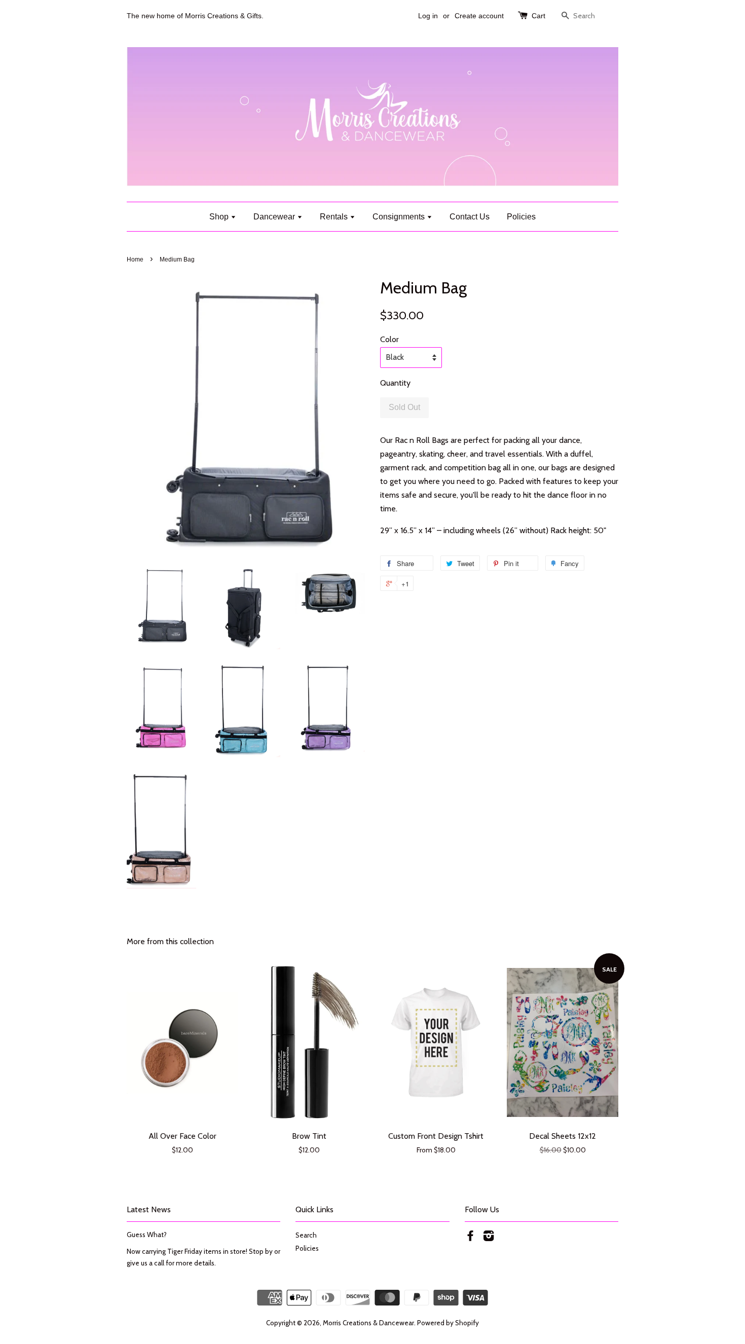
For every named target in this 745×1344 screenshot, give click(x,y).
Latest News (149, 1209)
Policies (521, 216)
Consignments (399, 216)
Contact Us (470, 216)
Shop (220, 216)
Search (306, 1235)
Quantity (395, 383)
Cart (538, 16)
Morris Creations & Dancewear (368, 1323)
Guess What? (147, 1234)
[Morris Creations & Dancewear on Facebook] (470, 1238)
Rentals (335, 216)
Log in (428, 16)
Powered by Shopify (448, 1323)
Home (135, 259)
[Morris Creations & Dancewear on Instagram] (488, 1238)
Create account (479, 16)
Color (389, 339)
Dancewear (275, 216)
